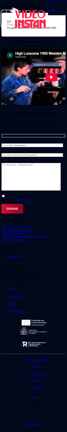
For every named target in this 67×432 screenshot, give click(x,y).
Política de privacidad (37, 360)
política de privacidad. (25, 199)
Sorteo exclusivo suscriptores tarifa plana (24, 236)
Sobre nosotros (17, 311)
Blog (11, 288)
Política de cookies (37, 374)
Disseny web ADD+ (33, 424)
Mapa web (37, 380)
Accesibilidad (37, 387)
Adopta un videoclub (13, 233)
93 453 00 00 (12, 257)
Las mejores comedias (13, 239)
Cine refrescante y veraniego (17, 229)
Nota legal (37, 367)
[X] (33, 398)
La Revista (15, 296)
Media (12, 303)
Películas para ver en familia (17, 226)
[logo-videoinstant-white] (23, 27)
